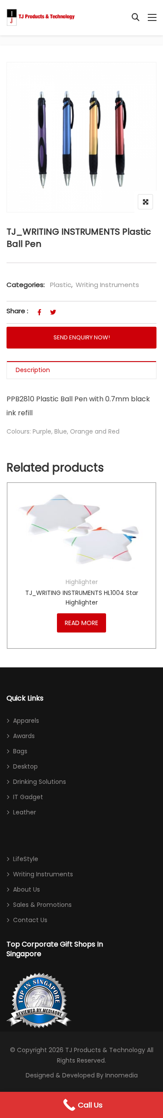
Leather (24, 812)
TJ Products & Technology (105, 1050)
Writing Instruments (107, 284)
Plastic (60, 284)
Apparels (26, 720)
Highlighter (82, 582)
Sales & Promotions (42, 904)
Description (33, 370)
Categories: (26, 284)
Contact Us (30, 920)
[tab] (81, 370)
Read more (81, 623)
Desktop (25, 766)
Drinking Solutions (39, 781)
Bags (20, 751)
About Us (26, 889)
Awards (24, 736)
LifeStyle (25, 859)
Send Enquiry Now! (81, 337)
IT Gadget (28, 797)
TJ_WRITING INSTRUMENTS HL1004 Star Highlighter (81, 597)
